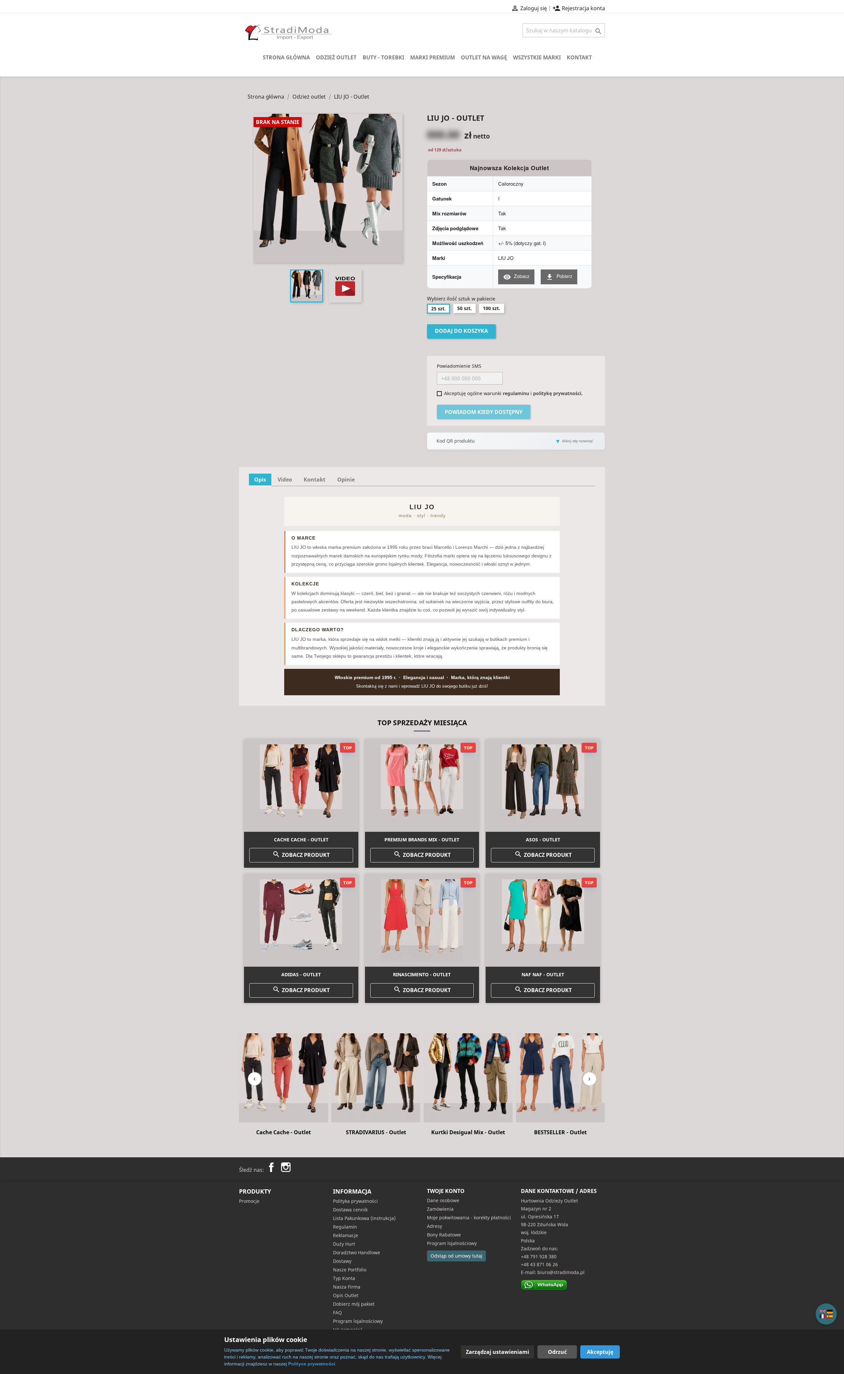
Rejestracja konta (579, 8)
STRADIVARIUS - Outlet (284, 1132)
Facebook (271, 1167)
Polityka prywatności (355, 1201)
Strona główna (286, 57)
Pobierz (559, 277)
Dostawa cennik (350, 1209)
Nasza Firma (346, 1287)
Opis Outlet (345, 1295)
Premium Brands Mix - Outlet (421, 839)
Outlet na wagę (484, 57)
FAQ (337, 1312)
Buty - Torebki (383, 57)
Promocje (249, 1201)
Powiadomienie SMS (459, 366)
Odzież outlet (336, 57)
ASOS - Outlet (543, 839)
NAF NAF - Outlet (543, 974)
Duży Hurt (344, 1244)
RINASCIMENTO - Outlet (422, 974)
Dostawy (342, 1261)
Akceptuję (600, 1352)
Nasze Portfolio (349, 1269)
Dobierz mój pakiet (354, 1304)
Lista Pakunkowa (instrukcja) (364, 1218)
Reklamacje (345, 1235)
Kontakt (579, 57)
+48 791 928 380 (539, 1256)
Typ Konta (344, 1278)
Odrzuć (557, 1352)
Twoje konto (446, 1191)
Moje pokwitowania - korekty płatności (469, 1217)
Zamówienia (440, 1209)
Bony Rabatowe (444, 1235)
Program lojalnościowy (358, 1321)
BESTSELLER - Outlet (468, 1132)
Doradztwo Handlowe (356, 1252)
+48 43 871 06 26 (539, 1264)
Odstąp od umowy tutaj (456, 1256)
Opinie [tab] (346, 479)
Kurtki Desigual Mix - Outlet (376, 1132)
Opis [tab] (260, 479)
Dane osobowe (443, 1200)
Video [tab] (285, 479)
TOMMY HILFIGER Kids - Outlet (560, 1135)
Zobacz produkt (301, 854)
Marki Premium (432, 57)
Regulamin (345, 1227)
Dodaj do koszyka (461, 330)
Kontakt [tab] (314, 479)
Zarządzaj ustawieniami (497, 1352)
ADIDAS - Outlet (301, 974)
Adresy (434, 1226)
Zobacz (516, 277)
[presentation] (254, 1078)
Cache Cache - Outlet (301, 839)
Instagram (285, 1167)
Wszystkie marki (537, 57)
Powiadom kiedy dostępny (484, 412)
